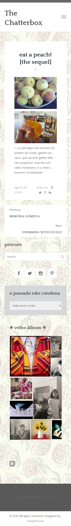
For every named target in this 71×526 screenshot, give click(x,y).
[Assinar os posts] (12, 464)
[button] (29, 356)
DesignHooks (35, 521)
